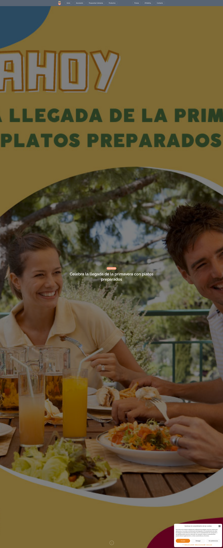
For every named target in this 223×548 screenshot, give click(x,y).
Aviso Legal (209, 544)
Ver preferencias (213, 541)
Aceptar (183, 541)
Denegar (198, 541)
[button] (219, 526)
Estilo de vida (111, 268)
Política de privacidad (200, 544)
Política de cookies (189, 544)
